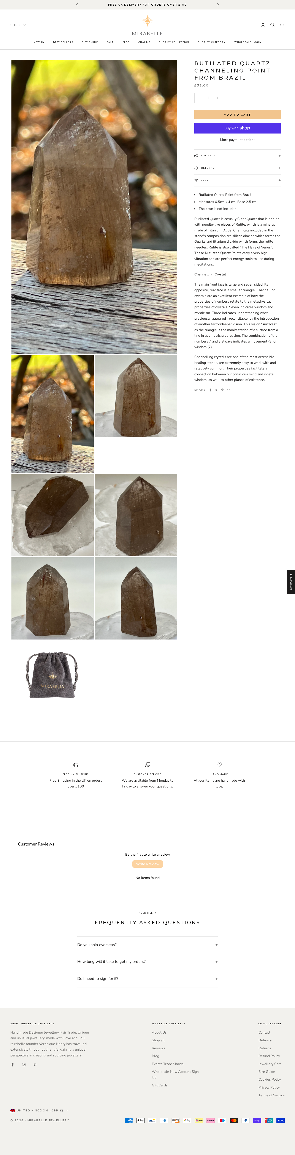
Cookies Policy (270, 1079)
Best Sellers (63, 42)
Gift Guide (90, 42)
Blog (126, 42)
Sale (110, 42)
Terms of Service (272, 1095)
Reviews (158, 1048)
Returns (265, 1048)
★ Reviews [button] (291, 581)
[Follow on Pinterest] (35, 1064)
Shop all (158, 1040)
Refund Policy (269, 1056)
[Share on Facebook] (210, 390)
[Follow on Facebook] (12, 1064)
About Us (159, 1032)
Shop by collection (174, 42)
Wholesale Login (248, 42)
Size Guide (267, 1071)
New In (38, 42)
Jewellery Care (270, 1064)
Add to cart (237, 114)
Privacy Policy (269, 1087)
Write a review (147, 864)
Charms (144, 42)
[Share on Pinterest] (222, 390)
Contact (264, 1032)
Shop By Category (212, 42)
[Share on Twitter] (216, 390)
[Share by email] (228, 390)
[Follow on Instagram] (24, 1064)
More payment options (237, 139)
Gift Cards (160, 1085)
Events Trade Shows (168, 1064)
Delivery (265, 1040)
